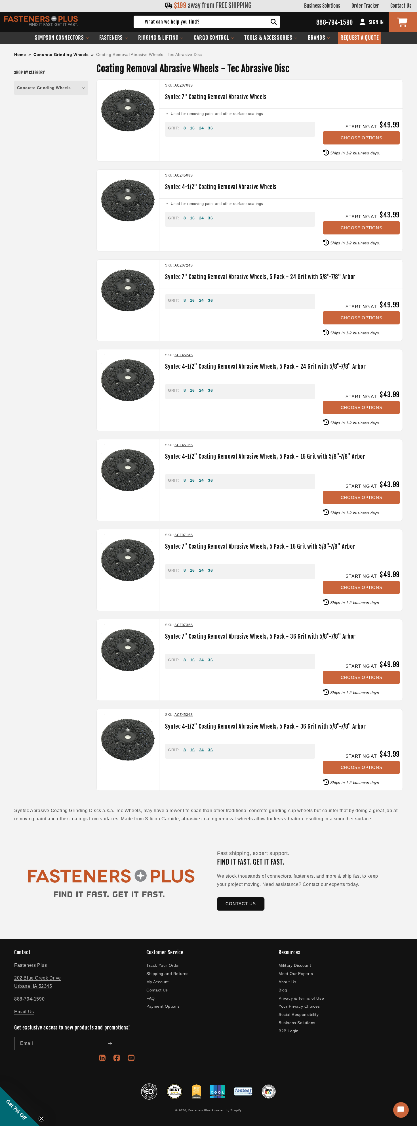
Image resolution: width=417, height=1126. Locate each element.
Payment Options (163, 1006)
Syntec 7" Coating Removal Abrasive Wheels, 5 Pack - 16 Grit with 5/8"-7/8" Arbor (260, 546)
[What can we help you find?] (274, 22)
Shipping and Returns (167, 973)
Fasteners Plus (199, 1110)
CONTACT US (241, 903)
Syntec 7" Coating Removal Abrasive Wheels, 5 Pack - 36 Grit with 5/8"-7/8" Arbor (260, 636)
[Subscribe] (110, 1043)
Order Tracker (365, 6)
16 (192, 128)
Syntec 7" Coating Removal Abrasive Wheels (216, 96)
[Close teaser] (41, 1118)
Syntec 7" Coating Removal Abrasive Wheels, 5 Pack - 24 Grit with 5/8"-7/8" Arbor (260, 276)
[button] (62, 38)
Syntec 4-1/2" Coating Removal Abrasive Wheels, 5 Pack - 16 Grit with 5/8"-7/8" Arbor (265, 456)
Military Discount (295, 965)
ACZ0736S (183, 625)
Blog (283, 990)
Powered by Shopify (227, 1110)
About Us (287, 982)
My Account (157, 982)
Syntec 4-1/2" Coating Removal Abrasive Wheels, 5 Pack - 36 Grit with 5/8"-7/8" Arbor (265, 726)
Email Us (24, 1011)
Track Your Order (163, 965)
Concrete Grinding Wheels (61, 54)
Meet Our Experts (296, 973)
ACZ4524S (183, 355)
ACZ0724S (183, 265)
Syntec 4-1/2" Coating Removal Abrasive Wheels (221, 186)
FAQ (150, 998)
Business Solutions (322, 6)
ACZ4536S (183, 715)
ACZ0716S (183, 535)
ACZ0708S (183, 85)
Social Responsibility (299, 1014)
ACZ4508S (183, 175)
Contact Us (400, 6)
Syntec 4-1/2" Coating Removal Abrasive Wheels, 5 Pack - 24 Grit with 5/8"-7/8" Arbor (265, 366)
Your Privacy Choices (299, 1006)
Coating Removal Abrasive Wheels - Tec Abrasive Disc (149, 54)
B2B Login (288, 1031)
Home (20, 54)
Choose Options (361, 137)
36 (210, 128)
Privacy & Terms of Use (301, 998)
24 (201, 128)
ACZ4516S (183, 445)
